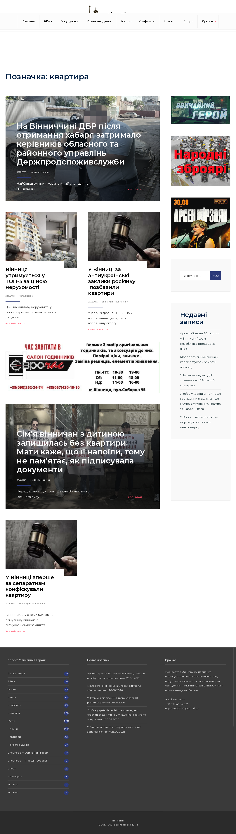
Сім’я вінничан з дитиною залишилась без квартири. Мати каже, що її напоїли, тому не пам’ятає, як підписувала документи (81, 451)
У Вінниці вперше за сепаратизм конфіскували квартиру (30, 586)
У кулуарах (69, 21)
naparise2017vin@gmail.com (183, 708)
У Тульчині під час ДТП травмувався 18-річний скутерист (197, 380)
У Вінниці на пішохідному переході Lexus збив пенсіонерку (199, 422)
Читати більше (138, 189)
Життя (12, 689)
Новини (45, 172)
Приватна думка (99, 21)
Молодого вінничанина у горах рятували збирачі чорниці (199, 362)
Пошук (215, 275)
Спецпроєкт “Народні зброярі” (28, 760)
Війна (48, 21)
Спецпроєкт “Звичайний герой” (28, 752)
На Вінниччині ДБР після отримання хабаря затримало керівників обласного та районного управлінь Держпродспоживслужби (79, 144)
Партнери (14, 736)
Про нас (208, 21)
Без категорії (16, 673)
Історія (169, 21)
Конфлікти (147, 21)
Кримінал (35, 172)
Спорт (188, 21)
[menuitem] (48, 21)
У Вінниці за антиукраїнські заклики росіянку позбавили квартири (112, 281)
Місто (125, 21)
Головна (28, 21)
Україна (13, 784)
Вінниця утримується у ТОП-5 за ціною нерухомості (26, 278)
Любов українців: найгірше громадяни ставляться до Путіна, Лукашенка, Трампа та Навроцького (116, 715)
